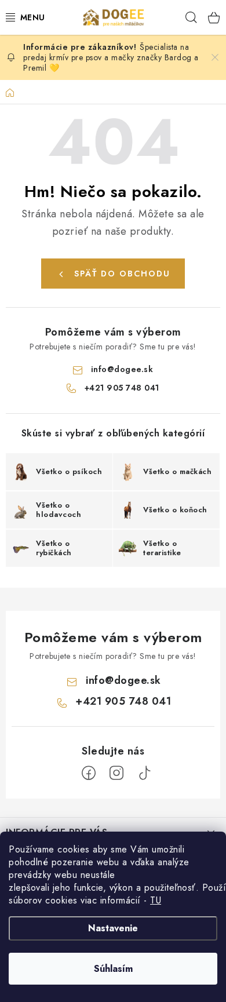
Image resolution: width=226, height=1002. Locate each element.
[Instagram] (116, 773)
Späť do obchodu (122, 273)
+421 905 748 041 (122, 387)
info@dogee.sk (122, 369)
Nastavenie (113, 928)
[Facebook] (89, 773)
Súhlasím (113, 968)
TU (155, 900)
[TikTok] (144, 773)
